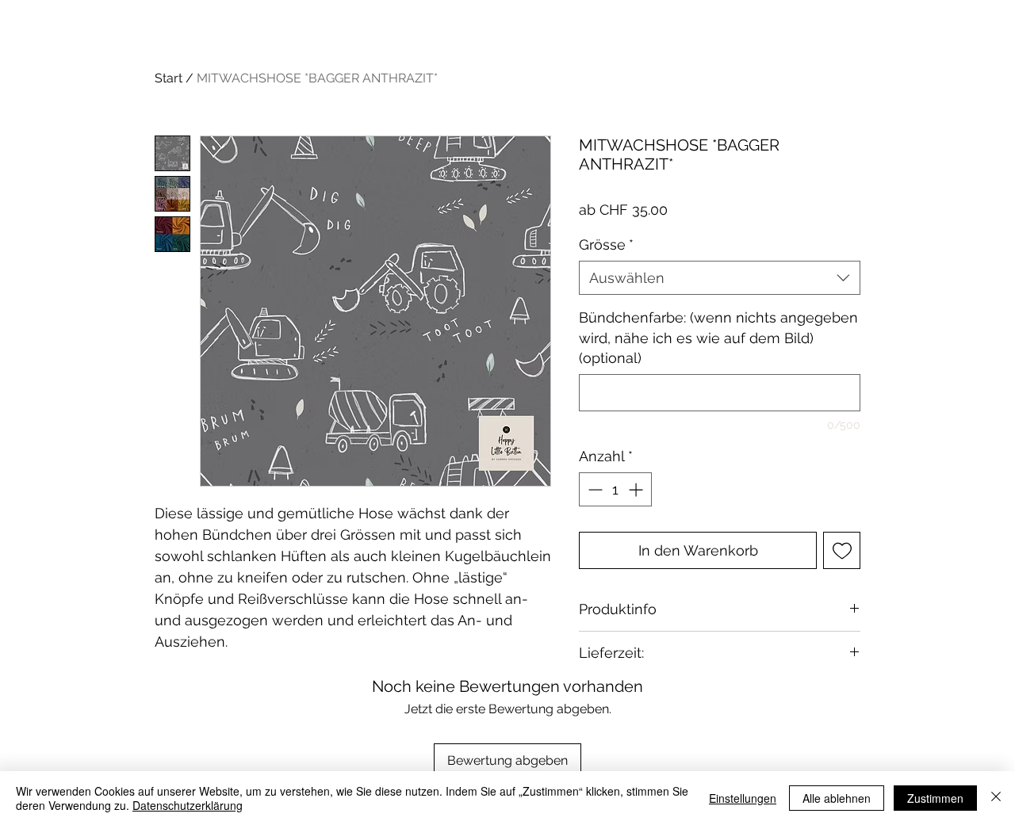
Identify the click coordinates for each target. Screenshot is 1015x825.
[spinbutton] (615, 489)
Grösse (606, 244)
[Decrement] (593, 489)
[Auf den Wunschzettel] (841, 550)
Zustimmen (935, 798)
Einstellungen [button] (742, 798)
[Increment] (637, 489)
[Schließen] (995, 798)
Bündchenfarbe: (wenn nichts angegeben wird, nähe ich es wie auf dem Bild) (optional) (718, 337)
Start (168, 78)
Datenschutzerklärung (187, 805)
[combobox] (719, 278)
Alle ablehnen (836, 798)
